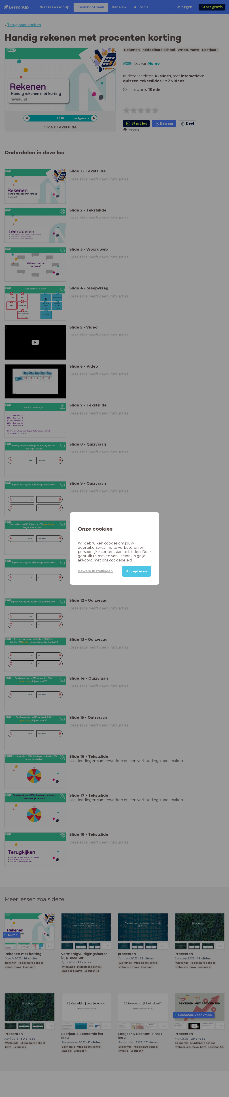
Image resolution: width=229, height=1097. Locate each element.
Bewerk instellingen (95, 571)
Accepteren (136, 571)
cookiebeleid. (121, 560)
